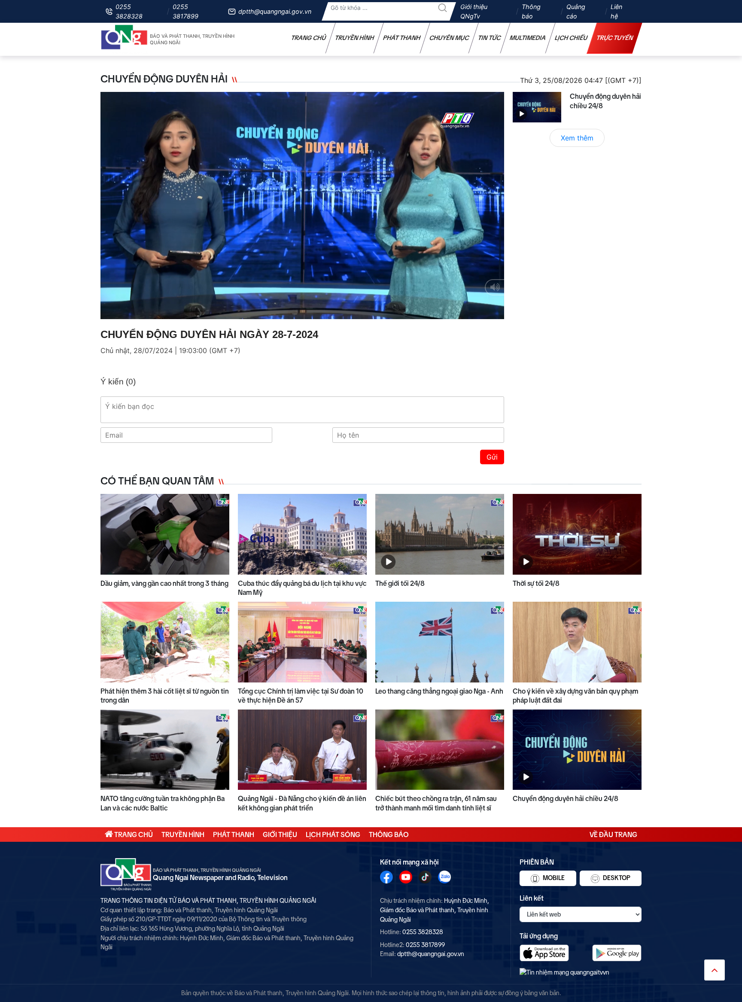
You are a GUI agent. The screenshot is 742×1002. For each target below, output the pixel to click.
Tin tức (489, 37)
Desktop (616, 877)
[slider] (300, 310)
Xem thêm (577, 138)
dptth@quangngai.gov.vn (274, 11)
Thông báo (531, 11)
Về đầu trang (613, 834)
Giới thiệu (280, 834)
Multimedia (528, 37)
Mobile (553, 877)
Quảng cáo (575, 11)
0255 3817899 (185, 11)
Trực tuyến (615, 37)
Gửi (492, 457)
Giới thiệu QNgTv (473, 11)
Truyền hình (354, 37)
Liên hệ (616, 11)
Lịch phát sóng (333, 834)
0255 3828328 (129, 11)
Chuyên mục (449, 37)
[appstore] (544, 952)
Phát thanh (402, 37)
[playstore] (617, 952)
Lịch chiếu (571, 37)
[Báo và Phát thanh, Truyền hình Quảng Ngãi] (124, 39)
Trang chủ (308, 37)
